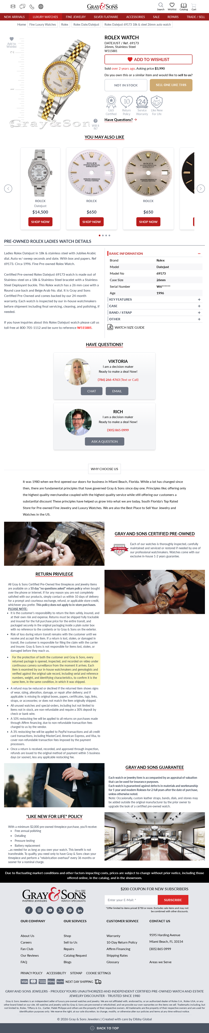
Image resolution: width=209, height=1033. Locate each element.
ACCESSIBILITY (56, 973)
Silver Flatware (106, 17)
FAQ (24, 961)
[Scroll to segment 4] (109, 235)
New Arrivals (14, 17)
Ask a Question (104, 441)
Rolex (64, 24)
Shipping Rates (117, 955)
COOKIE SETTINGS (98, 973)
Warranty (113, 935)
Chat (91, 391)
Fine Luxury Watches (42, 24)
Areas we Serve (160, 961)
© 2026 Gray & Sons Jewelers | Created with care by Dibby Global (104, 1019)
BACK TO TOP (108, 1028)
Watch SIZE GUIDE (130, 327)
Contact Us (159, 921)
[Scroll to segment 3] (106, 235)
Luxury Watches (45, 17)
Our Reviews (30, 955)
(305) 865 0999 (160, 948)
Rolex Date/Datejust (86, 24)
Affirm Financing (118, 948)
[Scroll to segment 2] (103, 235)
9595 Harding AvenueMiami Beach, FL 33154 (166, 938)
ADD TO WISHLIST (151, 59)
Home (21, 24)
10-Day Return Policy (122, 942)
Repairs (173, 17)
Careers (26, 942)
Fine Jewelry (76, 17)
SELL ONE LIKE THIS (171, 84)
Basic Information (126, 253)
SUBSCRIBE (173, 899)
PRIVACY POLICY (31, 973)
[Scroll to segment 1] (99, 235)
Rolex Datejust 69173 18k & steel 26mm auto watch (137, 24)
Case (113, 305)
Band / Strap (120, 312)
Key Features (120, 299)
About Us (27, 935)
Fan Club (27, 948)
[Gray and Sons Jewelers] (102, 6)
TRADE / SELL (196, 17)
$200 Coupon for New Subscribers (154, 888)
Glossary (113, 961)
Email (117, 391)
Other (114, 319)
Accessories (135, 17)
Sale (156, 17)
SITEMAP (76, 973)
